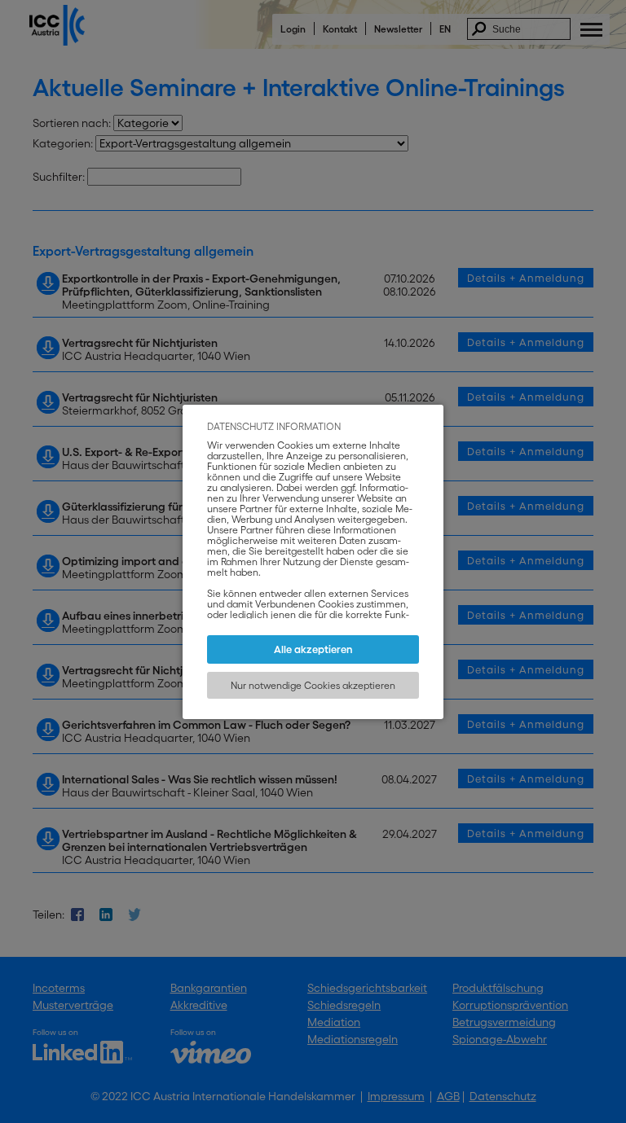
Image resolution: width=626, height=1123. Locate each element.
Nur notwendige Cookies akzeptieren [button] (313, 685)
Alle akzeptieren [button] (313, 649)
